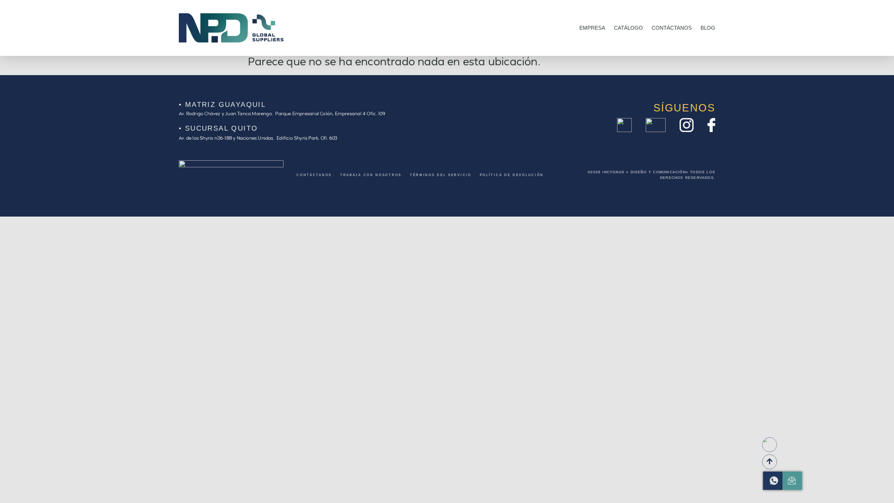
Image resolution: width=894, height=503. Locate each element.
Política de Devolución (512, 175)
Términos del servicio (440, 175)
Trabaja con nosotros (371, 175)
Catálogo (628, 28)
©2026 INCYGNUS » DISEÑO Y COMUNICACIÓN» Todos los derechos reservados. (651, 175)
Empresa (592, 28)
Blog (708, 28)
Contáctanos (672, 28)
